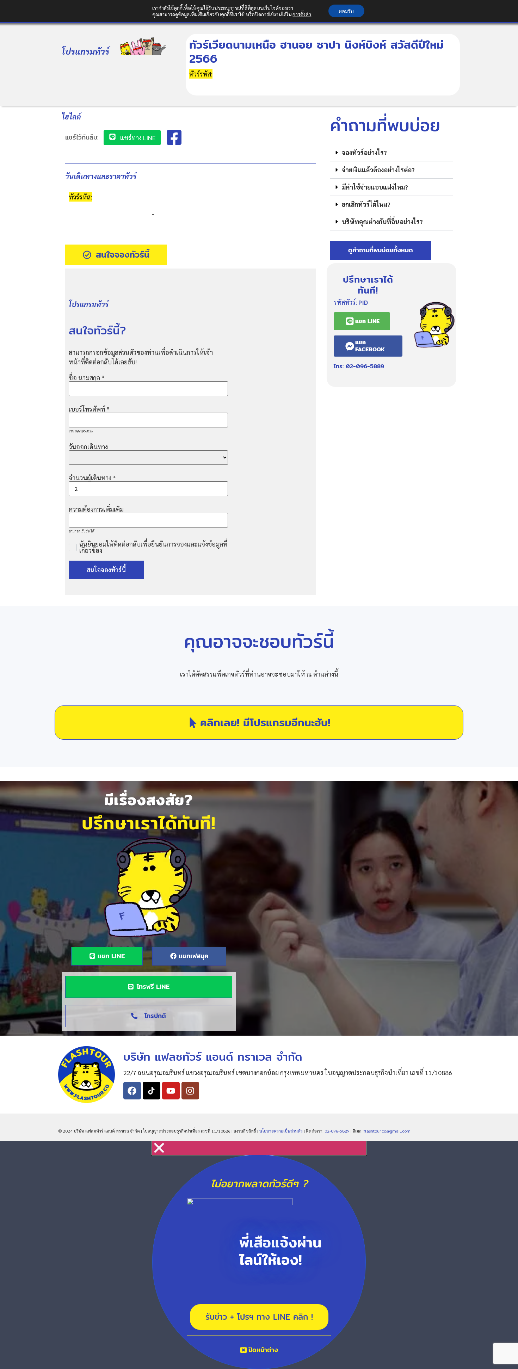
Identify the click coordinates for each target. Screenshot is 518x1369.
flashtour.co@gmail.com (387, 1131)
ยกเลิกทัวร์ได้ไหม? (366, 204)
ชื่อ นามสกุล (87, 378)
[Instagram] (190, 1090)
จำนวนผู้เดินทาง (92, 478)
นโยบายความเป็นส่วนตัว (281, 1131)
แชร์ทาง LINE (137, 138)
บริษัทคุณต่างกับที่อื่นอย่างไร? (382, 221)
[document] (259, 1255)
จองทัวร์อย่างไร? (364, 152)
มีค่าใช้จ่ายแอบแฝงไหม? (375, 187)
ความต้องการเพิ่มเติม (96, 509)
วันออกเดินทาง (88, 447)
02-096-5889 (337, 1131)
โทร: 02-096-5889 (359, 366)
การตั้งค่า (301, 14)
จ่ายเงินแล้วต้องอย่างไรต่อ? (378, 170)
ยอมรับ (346, 11)
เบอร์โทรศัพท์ (89, 409)
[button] (391, 152)
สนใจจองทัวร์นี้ (106, 570)
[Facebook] (132, 1090)
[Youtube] (171, 1090)
